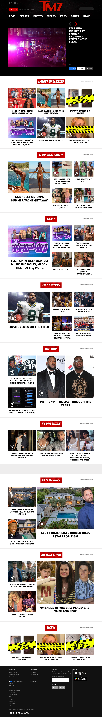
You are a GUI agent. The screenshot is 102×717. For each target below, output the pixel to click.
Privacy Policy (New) (14, 674)
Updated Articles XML (14, 690)
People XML (12, 701)
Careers (33, 676)
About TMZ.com (13, 672)
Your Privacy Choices (17, 681)
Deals (86, 16)
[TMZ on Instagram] (17, 3)
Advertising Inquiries (36, 679)
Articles (11, 683)
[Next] (76, 24)
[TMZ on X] (12, 3)
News (12, 16)
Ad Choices (12, 679)
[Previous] (70, 24)
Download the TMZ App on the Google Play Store (80, 679)
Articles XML (12, 685)
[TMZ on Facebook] (9, 3)
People (11, 699)
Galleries (11, 697)
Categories (12, 692)
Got (13, 10)
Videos (51, 16)
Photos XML (12, 703)
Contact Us (33, 672)
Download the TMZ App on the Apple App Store (80, 673)
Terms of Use (12, 676)
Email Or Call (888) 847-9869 (26, 9)
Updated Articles (13, 688)
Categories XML (13, 694)
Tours (75, 16)
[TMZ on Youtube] (14, 3)
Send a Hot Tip (34, 674)
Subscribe (67, 680)
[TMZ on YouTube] (60, 687)
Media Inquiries (34, 681)
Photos (38, 16)
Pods (63, 16)
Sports (24, 16)
